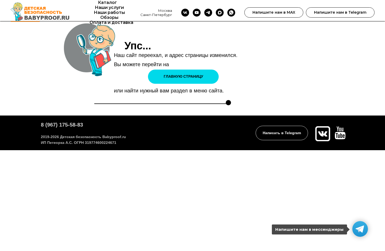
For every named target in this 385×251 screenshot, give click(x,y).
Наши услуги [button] (109, 7)
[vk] (185, 13)
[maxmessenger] (220, 13)
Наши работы (109, 12)
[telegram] (208, 13)
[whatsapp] (231, 13)
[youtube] (197, 13)
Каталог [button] (107, 2)
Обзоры (109, 17)
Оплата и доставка (111, 22)
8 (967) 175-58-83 (62, 125)
